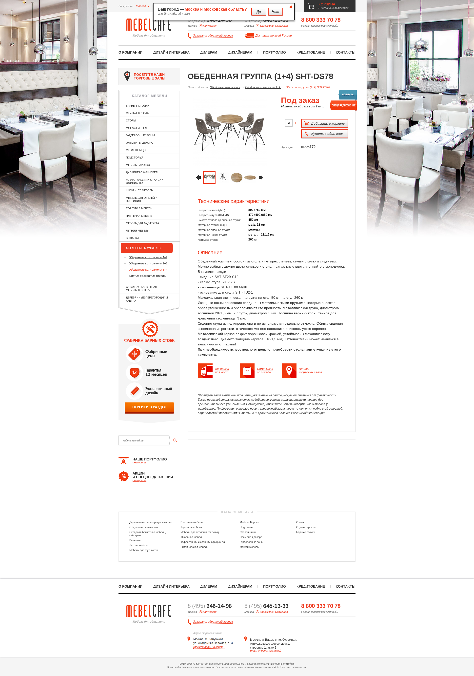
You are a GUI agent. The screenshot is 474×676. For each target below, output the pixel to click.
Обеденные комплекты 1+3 (148, 263)
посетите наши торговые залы (149, 76)
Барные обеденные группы (147, 276)
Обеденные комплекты (143, 247)
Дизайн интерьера (171, 52)
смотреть (139, 462)
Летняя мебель (137, 230)
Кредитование (310, 52)
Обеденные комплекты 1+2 (148, 257)
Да (259, 12)
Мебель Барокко (138, 164)
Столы (131, 120)
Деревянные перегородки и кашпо (147, 299)
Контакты (346, 52)
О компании (130, 52)
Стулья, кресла (137, 113)
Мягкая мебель (137, 127)
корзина (326, 4)
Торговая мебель (139, 208)
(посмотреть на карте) (208, 646)
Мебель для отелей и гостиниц (142, 199)
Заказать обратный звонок (213, 35)
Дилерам (208, 52)
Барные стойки (137, 105)
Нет (275, 12)
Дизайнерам (240, 52)
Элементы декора (139, 142)
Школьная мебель (139, 190)
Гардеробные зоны (140, 135)
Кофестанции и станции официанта (144, 181)
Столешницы (136, 150)
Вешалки (132, 238)
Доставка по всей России (274, 35)
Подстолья (134, 157)
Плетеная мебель (139, 215)
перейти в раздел (149, 407)
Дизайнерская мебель (142, 172)
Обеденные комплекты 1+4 (148, 269)
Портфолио (274, 52)
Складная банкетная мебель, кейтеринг (141, 288)
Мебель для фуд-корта (142, 223)
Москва (141, 6)
